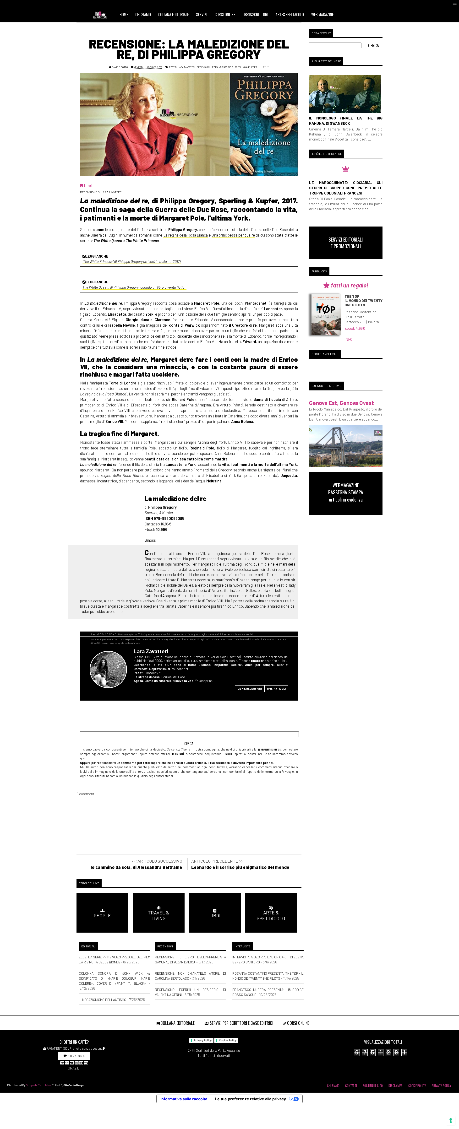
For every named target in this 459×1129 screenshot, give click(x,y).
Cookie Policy (227, 1040)
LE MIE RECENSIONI (250, 688)
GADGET (228, 754)
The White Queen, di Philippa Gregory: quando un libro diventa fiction (134, 287)
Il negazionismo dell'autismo (102, 1000)
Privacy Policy (203, 1040)
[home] (102, 14)
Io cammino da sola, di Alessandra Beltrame (136, 867)
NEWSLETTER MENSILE (270, 749)
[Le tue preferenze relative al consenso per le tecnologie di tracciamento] (450, 1120)
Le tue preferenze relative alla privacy (250, 1099)
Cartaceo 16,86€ (158, 523)
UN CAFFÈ (179, 754)
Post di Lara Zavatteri (182, 67)
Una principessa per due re (233, 234)
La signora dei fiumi (274, 469)
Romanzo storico (222, 67)
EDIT (265, 67)
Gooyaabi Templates (38, 1085)
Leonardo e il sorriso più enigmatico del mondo (240, 867)
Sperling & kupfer (246, 67)
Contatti (351, 1085)
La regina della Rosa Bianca (185, 234)
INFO (348, 339)
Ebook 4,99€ (354, 328)
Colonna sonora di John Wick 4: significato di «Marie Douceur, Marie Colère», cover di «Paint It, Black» (114, 978)
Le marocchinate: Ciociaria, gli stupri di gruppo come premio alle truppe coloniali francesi (345, 187)
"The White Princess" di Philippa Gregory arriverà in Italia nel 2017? (131, 261)
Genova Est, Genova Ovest (341, 402)
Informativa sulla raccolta (183, 1099)
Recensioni (203, 67)
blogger (257, 661)
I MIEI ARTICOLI (276, 688)
